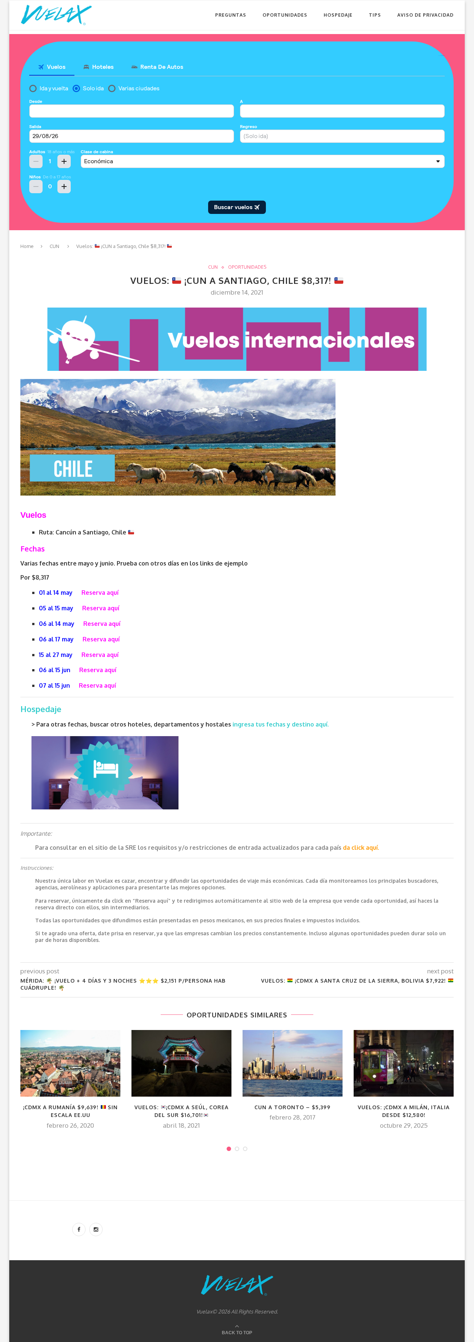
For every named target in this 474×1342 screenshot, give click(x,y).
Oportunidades (285, 15)
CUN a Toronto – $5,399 (292, 1107)
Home (27, 246)
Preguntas (230, 15)
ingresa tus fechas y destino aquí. (281, 724)
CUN (54, 246)
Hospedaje (338, 15)
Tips (375, 15)
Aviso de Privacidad (425, 15)
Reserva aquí (99, 592)
